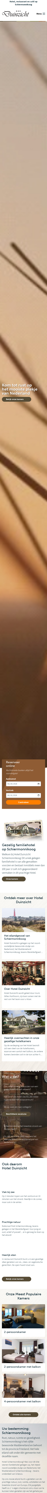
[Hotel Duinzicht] (15, 13)
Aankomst (11, 778)
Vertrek (9, 790)
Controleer (23, 802)
